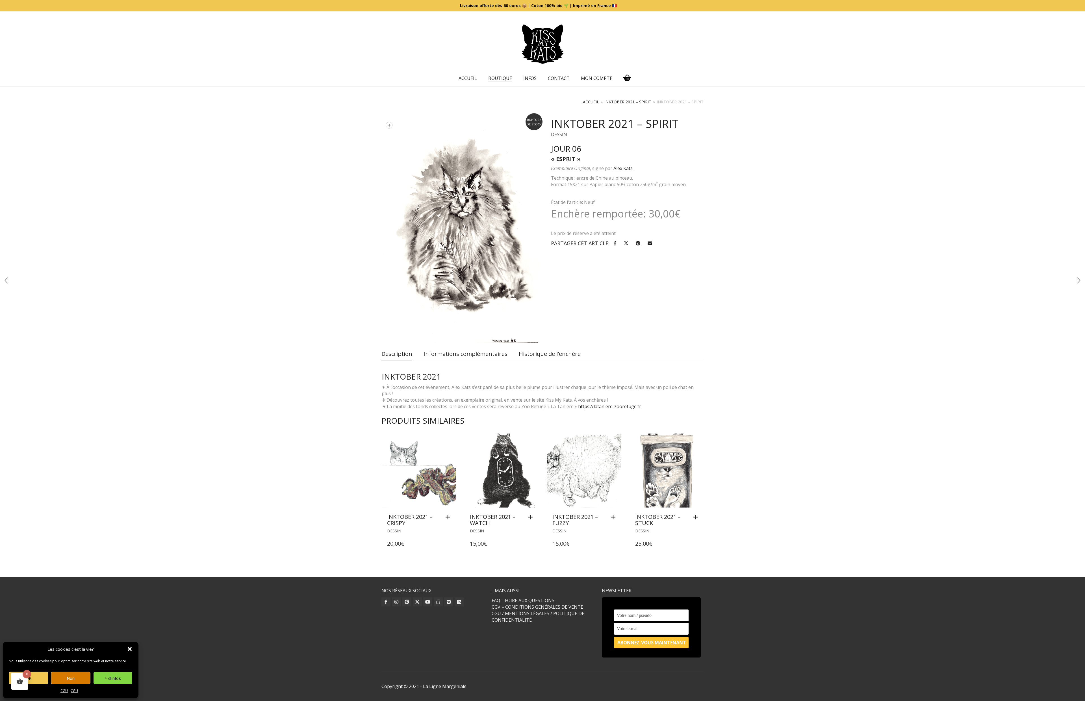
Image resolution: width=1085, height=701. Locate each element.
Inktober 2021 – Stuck (658, 520)
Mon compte (596, 78)
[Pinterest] (406, 601)
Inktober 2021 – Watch (492, 520)
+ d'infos (113, 678)
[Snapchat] (438, 601)
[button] (130, 649)
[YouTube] (427, 601)
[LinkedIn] (459, 601)
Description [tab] (396, 354)
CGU (64, 690)
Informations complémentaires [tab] (465, 354)
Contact (559, 78)
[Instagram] (396, 601)
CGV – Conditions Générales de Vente (537, 607)
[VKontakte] (448, 601)
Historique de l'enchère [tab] (550, 354)
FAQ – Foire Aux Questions (523, 600)
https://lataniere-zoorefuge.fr (609, 406)
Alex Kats (623, 168)
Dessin (559, 134)
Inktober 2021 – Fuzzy (575, 520)
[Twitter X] (417, 601)
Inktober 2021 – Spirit (627, 102)
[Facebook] (385, 601)
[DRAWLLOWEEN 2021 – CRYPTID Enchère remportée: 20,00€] (1079, 280)
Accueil (468, 78)
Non (71, 678)
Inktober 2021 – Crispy (410, 520)
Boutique (500, 78)
